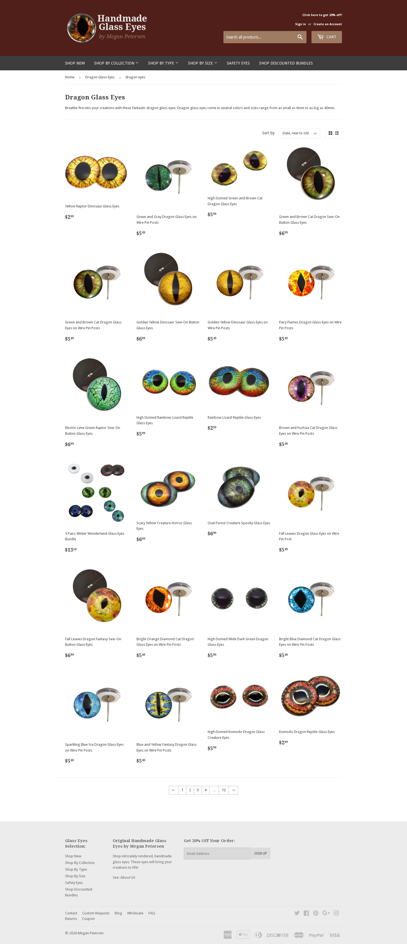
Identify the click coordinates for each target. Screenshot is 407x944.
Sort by (268, 133)
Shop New (75, 63)
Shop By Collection (114, 63)
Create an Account (327, 24)
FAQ (151, 913)
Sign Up (260, 853)
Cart (330, 37)
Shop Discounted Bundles (286, 63)
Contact (71, 913)
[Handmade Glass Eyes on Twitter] (297, 914)
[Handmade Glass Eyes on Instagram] (336, 914)
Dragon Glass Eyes (100, 77)
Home (69, 77)
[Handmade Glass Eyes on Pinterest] (316, 914)
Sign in (300, 24)
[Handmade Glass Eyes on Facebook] (306, 914)
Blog (118, 913)
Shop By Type (161, 63)
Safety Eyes (238, 63)
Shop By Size (201, 63)
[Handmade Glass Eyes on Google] (326, 914)
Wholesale (135, 913)
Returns (71, 919)
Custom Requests (96, 913)
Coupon (88, 919)
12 (224, 790)
